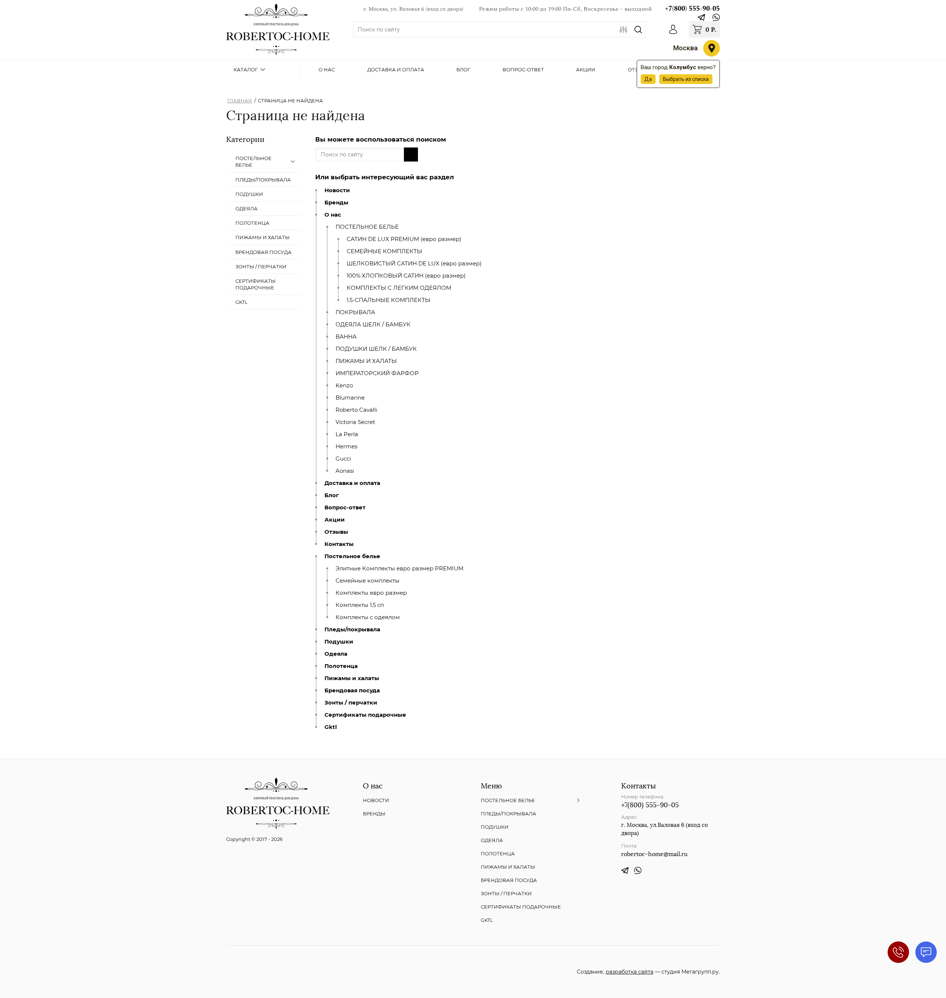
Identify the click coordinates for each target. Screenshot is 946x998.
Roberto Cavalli (356, 410)
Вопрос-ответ (344, 507)
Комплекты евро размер (371, 593)
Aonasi (345, 471)
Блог (331, 495)
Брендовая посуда (352, 690)
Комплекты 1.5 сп (360, 605)
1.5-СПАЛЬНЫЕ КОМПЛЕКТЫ (389, 300)
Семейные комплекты (367, 580)
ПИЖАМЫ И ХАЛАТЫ (366, 361)
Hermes (346, 446)
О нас (332, 214)
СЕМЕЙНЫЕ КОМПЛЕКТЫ (384, 251)
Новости (337, 190)
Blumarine (350, 397)
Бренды (336, 202)
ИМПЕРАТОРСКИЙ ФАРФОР (377, 373)
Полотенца (341, 666)
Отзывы (336, 532)
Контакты (339, 544)
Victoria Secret (355, 422)
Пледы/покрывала (352, 629)
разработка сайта (629, 971)
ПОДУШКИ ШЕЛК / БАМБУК (376, 349)
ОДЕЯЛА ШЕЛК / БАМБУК (373, 324)
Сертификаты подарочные (365, 715)
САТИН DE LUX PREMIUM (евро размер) (404, 239)
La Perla (347, 434)
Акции (334, 519)
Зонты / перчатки (350, 702)
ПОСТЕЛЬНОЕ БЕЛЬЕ (367, 227)
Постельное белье (352, 556)
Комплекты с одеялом (368, 617)
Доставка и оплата (352, 483)
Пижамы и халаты (351, 678)
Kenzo (344, 385)
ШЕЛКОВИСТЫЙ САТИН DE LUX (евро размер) (414, 263)
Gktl (330, 727)
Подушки (338, 641)
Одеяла (335, 654)
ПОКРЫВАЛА (355, 312)
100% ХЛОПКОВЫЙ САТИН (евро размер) (406, 275)
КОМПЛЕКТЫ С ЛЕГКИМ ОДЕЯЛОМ (399, 288)
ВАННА (346, 336)
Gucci (343, 458)
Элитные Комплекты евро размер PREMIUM (399, 568)
